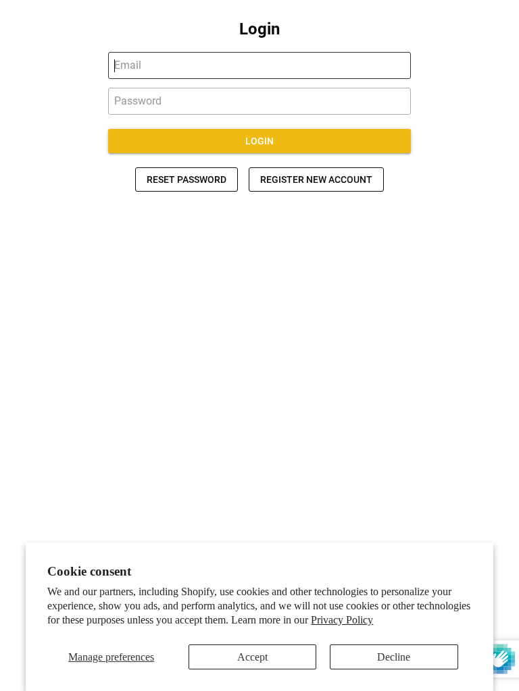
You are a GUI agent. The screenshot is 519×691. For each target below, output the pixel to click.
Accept (252, 657)
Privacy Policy (342, 620)
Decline (393, 657)
